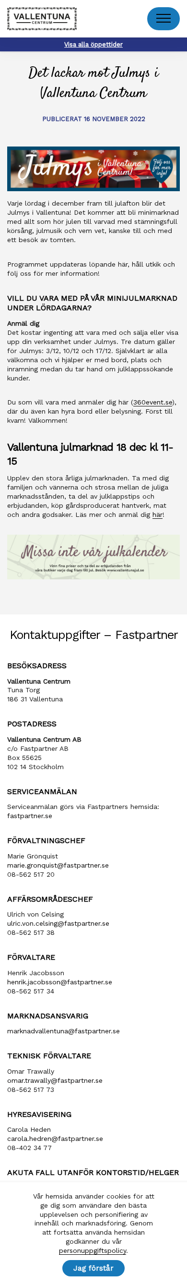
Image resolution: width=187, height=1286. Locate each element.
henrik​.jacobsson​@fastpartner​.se (59, 982)
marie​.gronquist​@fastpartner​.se (58, 865)
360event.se (152, 402)
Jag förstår (93, 1268)
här (157, 514)
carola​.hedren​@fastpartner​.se (55, 1138)
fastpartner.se (29, 816)
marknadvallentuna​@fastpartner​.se (63, 1031)
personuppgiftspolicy (92, 1250)
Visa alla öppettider (93, 44)
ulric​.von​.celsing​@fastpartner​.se (58, 923)
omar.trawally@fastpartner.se (55, 1080)
